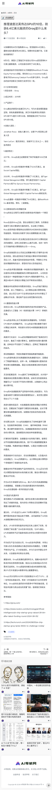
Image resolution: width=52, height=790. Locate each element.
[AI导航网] (26, 3)
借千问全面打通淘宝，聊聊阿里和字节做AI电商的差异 (13, 715)
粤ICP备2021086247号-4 (35, 784)
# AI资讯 (11, 632)
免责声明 (26, 774)
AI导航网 (22, 38)
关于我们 (35, 774)
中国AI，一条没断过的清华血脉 (38, 686)
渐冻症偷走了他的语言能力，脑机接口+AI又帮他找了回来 (39, 715)
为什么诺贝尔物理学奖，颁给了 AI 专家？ (13, 686)
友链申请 (16, 774)
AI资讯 (10, 13)
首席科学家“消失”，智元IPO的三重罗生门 (38, 744)
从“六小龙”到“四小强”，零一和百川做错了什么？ (12, 744)
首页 (4, 13)
